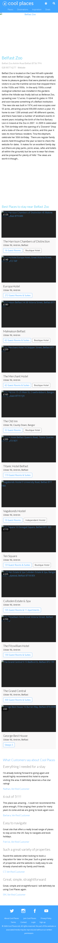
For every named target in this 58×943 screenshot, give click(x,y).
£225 (5, 574)
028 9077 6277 (9, 67)
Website (21, 67)
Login (33, 922)
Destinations (22, 9)
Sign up (43, 922)
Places (10, 9)
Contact (24, 922)
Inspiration (36, 9)
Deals (47, 9)
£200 (5, 439)
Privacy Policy (46, 918)
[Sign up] (45, 3)
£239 (5, 349)
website (51, 926)
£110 (5, 529)
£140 (5, 259)
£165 (5, 394)
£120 (5, 214)
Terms (13, 922)
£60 (5, 709)
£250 (5, 619)
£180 (5, 304)
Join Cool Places (29, 918)
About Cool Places (11, 918)
